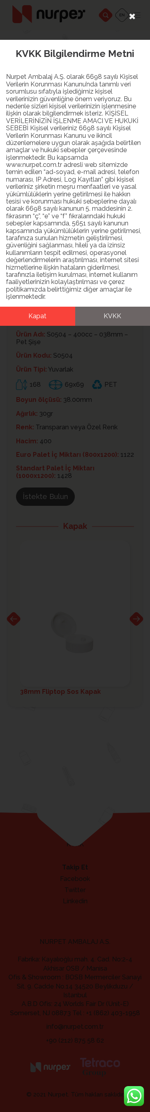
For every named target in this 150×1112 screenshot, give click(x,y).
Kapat (37, 316)
